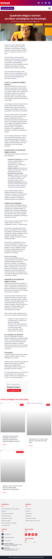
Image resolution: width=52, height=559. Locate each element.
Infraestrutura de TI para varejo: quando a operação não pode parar (38, 440)
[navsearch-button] (35, 3)
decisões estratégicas (15, 76)
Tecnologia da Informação (27, 21)
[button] (49, 8)
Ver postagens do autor (14, 390)
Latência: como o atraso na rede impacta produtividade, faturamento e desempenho (12, 487)
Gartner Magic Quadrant (19, 60)
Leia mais (4, 444)
